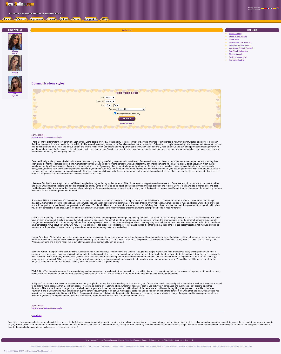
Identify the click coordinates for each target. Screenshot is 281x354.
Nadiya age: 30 (15, 73)
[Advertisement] (127, 58)
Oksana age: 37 (15, 52)
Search (107, 340)
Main (87, 340)
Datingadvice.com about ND (240, 42)
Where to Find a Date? (238, 36)
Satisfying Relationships (238, 51)
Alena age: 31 (15, 95)
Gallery (114, 340)
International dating (236, 60)
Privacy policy (188, 340)
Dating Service (254, 8)
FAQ (166, 340)
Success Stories (140, 340)
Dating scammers (156, 340)
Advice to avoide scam (238, 57)
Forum (121, 340)
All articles (36, 315)
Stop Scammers (254, 10)
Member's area (97, 340)
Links (171, 340)
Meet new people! (236, 54)
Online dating (234, 39)
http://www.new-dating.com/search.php (47, 137)
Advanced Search (127, 123)
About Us (178, 340)
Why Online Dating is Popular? (241, 48)
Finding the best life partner (239, 45)
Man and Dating (235, 34)
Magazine (129, 340)
